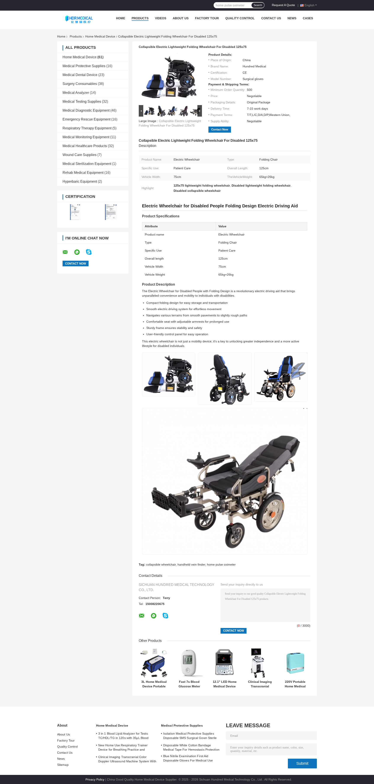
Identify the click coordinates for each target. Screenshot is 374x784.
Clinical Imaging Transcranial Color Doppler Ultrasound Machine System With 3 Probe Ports (260, 684)
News (291, 18)
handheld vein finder (191, 564)
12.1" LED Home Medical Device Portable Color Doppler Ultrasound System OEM (225, 684)
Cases (308, 18)
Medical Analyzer (76, 92)
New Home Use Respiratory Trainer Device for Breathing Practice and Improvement (123, 748)
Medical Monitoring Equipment (86, 137)
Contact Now (219, 129)
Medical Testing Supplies (82, 101)
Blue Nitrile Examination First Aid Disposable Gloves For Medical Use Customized (188, 758)
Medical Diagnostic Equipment (86, 110)
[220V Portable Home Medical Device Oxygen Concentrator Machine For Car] (295, 662)
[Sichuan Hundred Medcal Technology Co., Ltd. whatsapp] (79, 252)
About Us (181, 18)
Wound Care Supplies (80, 155)
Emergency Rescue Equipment (86, 119)
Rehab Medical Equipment (83, 172)
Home (120, 18)
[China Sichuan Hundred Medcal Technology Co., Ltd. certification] (75, 212)
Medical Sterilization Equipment (87, 164)
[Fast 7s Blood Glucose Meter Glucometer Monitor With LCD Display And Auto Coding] (189, 662)
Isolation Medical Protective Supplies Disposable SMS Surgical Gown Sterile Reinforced (190, 736)
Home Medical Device (100, 36)
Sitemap (63, 764)
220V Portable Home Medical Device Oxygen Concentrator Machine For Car (295, 684)
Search (258, 5)
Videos (160, 18)
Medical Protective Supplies (84, 66)
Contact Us (271, 18)
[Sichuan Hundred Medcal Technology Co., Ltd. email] (68, 252)
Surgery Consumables (80, 84)
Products (140, 18)
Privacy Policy (94, 779)
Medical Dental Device (80, 75)
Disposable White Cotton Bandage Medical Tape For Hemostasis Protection (191, 747)
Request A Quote (283, 5)
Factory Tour (207, 18)
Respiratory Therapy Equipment (87, 128)
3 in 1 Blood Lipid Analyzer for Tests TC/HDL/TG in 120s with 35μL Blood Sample (123, 736)
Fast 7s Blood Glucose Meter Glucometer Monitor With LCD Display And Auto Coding (189, 684)
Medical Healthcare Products (85, 146)
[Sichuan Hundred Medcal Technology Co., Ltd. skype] (91, 252)
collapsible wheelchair (161, 564)
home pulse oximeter (221, 564)
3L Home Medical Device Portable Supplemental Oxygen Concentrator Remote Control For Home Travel (154, 684)
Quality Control (240, 18)
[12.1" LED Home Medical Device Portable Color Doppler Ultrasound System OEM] (224, 662)
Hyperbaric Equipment (80, 181)
